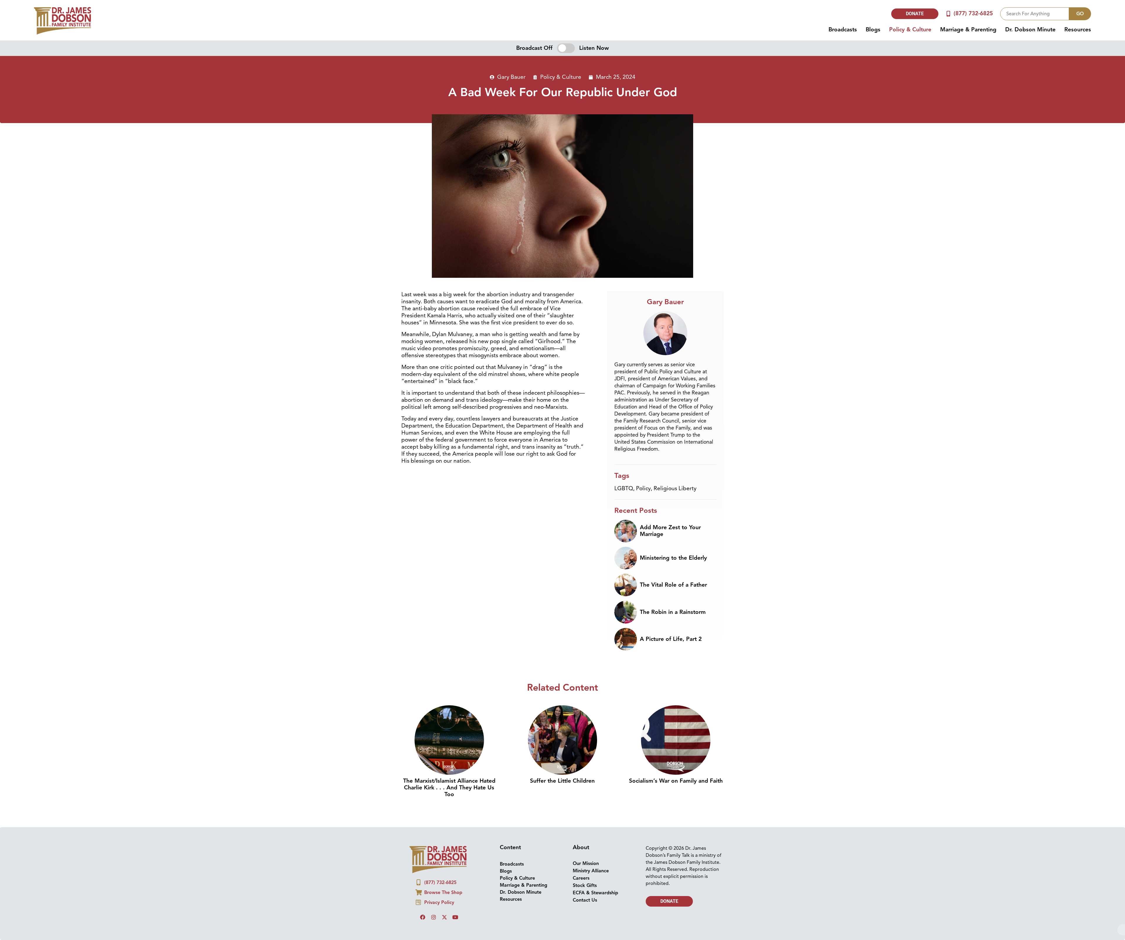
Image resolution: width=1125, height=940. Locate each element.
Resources (1077, 29)
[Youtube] (455, 917)
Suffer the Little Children (562, 780)
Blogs (873, 29)
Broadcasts (843, 29)
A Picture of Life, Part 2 (671, 639)
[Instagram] (433, 917)
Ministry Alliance (591, 871)
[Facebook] (422, 917)
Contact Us (585, 900)
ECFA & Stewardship (595, 893)
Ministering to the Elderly (673, 557)
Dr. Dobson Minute (1030, 29)
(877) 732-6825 (973, 13)
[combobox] (1034, 13)
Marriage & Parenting (968, 29)
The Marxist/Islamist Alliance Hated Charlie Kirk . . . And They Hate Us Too (449, 787)
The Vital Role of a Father (673, 584)
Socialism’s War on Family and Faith (676, 780)
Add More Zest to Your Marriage (670, 531)
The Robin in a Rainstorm (673, 612)
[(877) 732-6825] (948, 13)
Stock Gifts (585, 885)
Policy (643, 488)
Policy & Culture (910, 29)
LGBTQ (623, 488)
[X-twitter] (444, 917)
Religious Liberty (675, 488)
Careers (581, 878)
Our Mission (586, 863)
